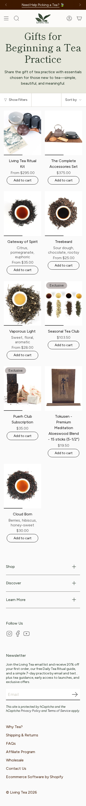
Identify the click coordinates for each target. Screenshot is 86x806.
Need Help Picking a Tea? (40, 5)
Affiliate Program (20, 752)
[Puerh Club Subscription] (22, 388)
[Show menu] (6, 18)
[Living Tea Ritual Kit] (22, 133)
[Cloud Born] (22, 486)
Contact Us (16, 768)
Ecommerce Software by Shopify (34, 777)
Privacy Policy (31, 711)
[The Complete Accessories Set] (63, 133)
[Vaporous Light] (22, 303)
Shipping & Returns (22, 735)
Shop (10, 566)
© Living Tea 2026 (21, 792)
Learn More (16, 599)
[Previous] (6, 5)
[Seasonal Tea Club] (63, 303)
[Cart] (79, 18)
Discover (13, 583)
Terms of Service (59, 711)
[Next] (80, 5)
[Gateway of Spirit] (22, 213)
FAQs (11, 743)
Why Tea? (14, 726)
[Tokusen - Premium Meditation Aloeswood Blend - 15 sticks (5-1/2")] (63, 388)
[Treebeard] (63, 213)
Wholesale (15, 760)
